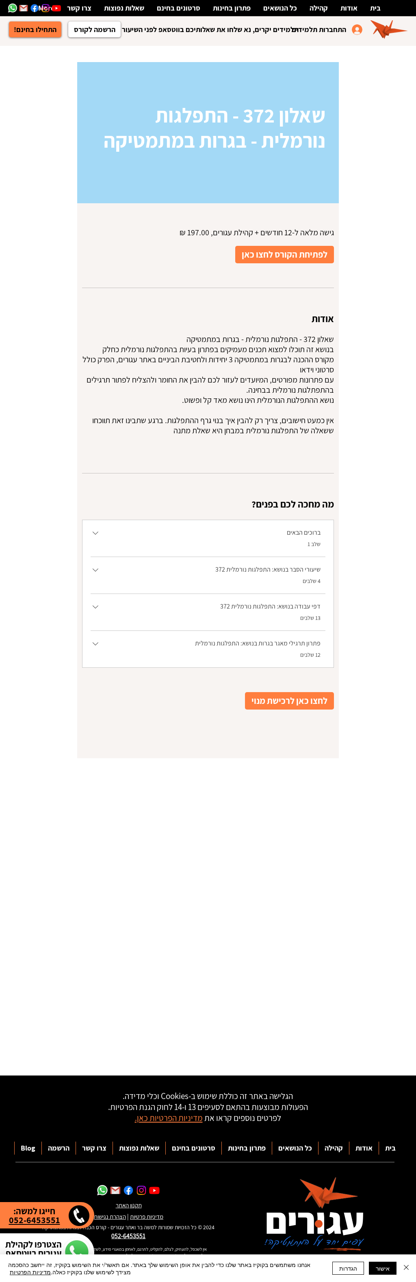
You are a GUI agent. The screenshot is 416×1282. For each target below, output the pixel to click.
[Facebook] (34, 8)
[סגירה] (406, 1268)
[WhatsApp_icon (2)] (102, 1190)
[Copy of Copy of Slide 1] (211, 25)
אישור (383, 1268)
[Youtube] (56, 8)
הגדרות (348, 1268)
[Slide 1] (191, 25)
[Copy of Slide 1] (201, 25)
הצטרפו (47, 1244)
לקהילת (19, 1244)
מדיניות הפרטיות (30, 1272)
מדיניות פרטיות (146, 1216)
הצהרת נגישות (110, 1216)
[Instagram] (45, 8)
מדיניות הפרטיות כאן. (169, 1117)
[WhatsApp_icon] (12, 8)
